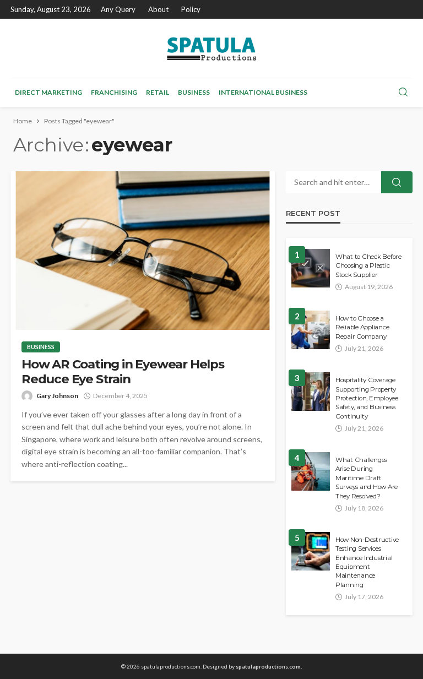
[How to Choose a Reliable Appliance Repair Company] (310, 330)
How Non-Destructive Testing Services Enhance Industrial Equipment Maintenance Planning (367, 562)
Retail (157, 92)
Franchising (114, 92)
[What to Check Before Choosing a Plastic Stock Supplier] (310, 268)
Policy (190, 9)
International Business (263, 92)
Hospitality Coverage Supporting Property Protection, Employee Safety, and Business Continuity (366, 398)
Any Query (118, 9)
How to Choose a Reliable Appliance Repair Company (362, 327)
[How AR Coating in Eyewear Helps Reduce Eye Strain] (142, 250)
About (158, 9)
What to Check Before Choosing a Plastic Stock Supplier (368, 266)
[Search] (403, 92)
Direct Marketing (48, 92)
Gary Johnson (57, 396)
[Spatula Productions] (211, 48)
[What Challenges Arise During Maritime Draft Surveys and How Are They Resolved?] (310, 471)
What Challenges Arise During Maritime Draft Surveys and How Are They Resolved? (366, 478)
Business (194, 92)
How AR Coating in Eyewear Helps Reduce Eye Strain (122, 372)
